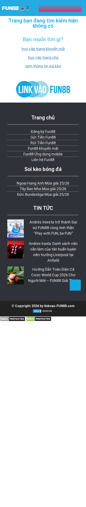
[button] (60, 8)
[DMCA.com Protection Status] (12, 320)
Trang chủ (43, 118)
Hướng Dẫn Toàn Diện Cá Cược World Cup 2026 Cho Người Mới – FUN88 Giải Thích (53, 275)
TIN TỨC (43, 208)
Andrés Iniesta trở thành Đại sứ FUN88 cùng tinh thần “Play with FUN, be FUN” (53, 228)
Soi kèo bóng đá (43, 169)
